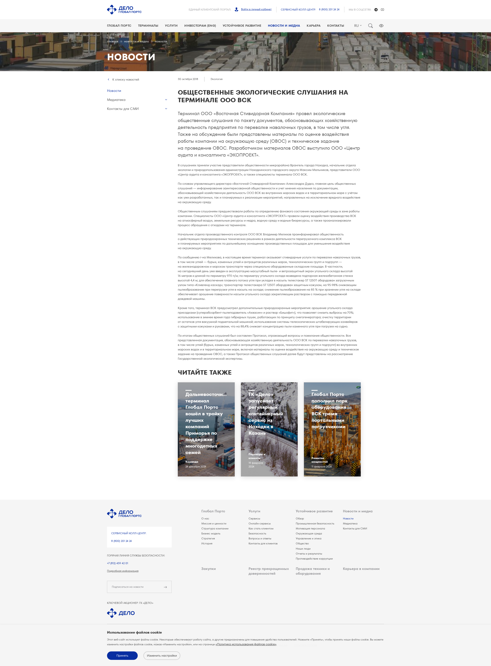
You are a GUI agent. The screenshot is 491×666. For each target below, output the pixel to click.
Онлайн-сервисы (260, 523)
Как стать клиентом (261, 528)
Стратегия (208, 538)
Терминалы (148, 25)
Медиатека (116, 99)
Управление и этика (308, 538)
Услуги (171, 25)
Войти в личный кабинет (256, 9)
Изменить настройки (162, 655)
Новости (114, 90)
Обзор (300, 518)
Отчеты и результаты (309, 553)
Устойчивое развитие (242, 25)
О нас (205, 518)
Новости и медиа (284, 25)
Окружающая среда (309, 533)
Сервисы (254, 518)
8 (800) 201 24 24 (329, 9)
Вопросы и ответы (260, 538)
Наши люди (303, 548)
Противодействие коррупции (314, 558)
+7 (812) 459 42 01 (117, 563)
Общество (302, 543)
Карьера (313, 25)
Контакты (335, 25)
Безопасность (257, 533)
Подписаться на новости (127, 587)
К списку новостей (125, 79)
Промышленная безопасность (315, 523)
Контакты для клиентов (263, 543)
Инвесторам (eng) (200, 25)
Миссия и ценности (213, 523)
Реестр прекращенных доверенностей (269, 571)
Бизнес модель (210, 533)
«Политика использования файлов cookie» (246, 644)
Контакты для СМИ (123, 108)
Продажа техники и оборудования (313, 571)
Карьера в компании (361, 568)
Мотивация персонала (310, 528)
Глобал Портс (119, 25)
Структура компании (214, 528)
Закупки (208, 568)
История (206, 543)
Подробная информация (122, 571)
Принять (122, 655)
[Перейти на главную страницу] (124, 9)
